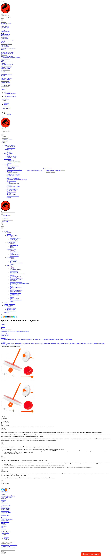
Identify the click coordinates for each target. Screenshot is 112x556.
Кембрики (86, 343)
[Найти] (2, 20)
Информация (4, 502)
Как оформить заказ (6, 505)
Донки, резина (60, 343)
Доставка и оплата (11, 308)
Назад (9, 232)
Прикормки (51, 339)
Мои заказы (4, 517)
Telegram (6, 104)
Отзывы (3, 501)
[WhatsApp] (12, 316)
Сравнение (3, 526)
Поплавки (53, 343)
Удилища (70, 339)
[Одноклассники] (4, 316)
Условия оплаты (5, 507)
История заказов (5, 522)
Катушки (9, 339)
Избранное (3, 524)
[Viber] (10, 316)
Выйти (2, 527)
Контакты (3, 528)
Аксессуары (4, 339)
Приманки (56, 339)
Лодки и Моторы (14, 251)
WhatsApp (6, 105)
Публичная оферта (5, 546)
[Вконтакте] (4, 111)
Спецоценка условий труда (8, 496)
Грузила (16, 343)
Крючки (26, 343)
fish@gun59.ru (5, 99)
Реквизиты (3, 498)
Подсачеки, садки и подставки (40, 339)
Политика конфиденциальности (9, 545)
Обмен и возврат (5, 511)
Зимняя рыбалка (5, 335)
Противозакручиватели (12, 344)
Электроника (13, 260)
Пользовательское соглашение (8, 547)
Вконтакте (6, 103)
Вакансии (3, 500)
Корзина (3, 523)
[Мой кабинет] (1, 217)
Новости (3, 494)
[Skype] (14, 316)
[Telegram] (4, 112)
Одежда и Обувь (14, 245)
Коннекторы (92, 343)
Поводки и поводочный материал (42, 343)
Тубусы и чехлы (63, 339)
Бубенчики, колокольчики (7, 343)
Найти (2, 552)
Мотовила (30, 343)
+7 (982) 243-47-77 (6, 85)
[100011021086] (18, 380)
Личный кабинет (5, 515)
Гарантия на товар (5, 509)
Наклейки (97, 343)
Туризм (12, 268)
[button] (91, 554)
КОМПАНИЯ (4, 491)
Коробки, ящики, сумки (18, 339)
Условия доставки (5, 508)
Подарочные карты (6, 512)
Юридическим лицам (6, 497)
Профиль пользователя (6, 519)
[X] (8, 316)
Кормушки (21, 343)
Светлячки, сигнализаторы (71, 343)
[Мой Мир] (6, 316)
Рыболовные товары (15, 238)
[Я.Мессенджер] (1, 490)
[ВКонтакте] (1, 316)
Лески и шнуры (28, 339)
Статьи (2, 513)
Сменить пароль (5, 520)
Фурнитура (81, 343)
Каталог (9, 234)
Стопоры (20, 344)
